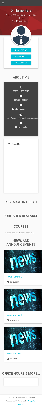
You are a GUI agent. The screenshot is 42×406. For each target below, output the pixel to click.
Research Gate (21, 57)
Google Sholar (21, 63)
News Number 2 (14, 276)
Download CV (21, 50)
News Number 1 (14, 315)
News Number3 (14, 353)
